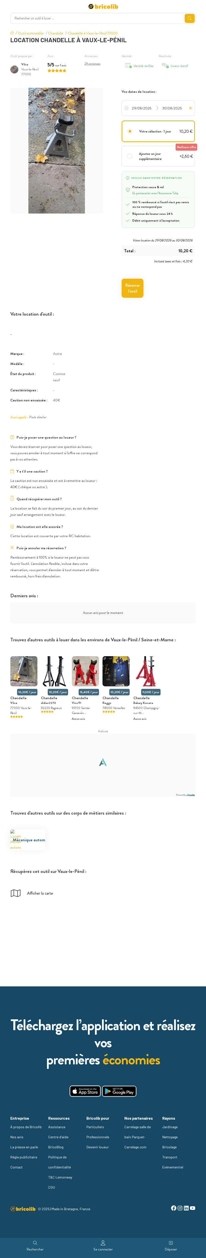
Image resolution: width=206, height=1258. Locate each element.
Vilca (24, 64)
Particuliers (95, 1127)
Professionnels (97, 1137)
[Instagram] (180, 1209)
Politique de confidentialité (59, 1162)
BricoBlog (55, 1147)
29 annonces (92, 63)
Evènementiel (172, 1167)
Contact (16, 1167)
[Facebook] (174, 1209)
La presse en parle (24, 1147)
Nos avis (16, 1137)
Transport (169, 1157)
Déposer (171, 1249)
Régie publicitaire (23, 1157)
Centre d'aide (58, 1137)
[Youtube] (192, 1209)
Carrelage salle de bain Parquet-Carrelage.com (137, 1137)
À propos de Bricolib (26, 1127)
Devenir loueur (97, 1147)
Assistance (56, 1127)
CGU (51, 1187)
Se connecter (103, 1249)
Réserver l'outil (132, 288)
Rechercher (35, 1249)
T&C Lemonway (60, 1177)
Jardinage (170, 1127)
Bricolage (169, 1147)
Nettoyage (170, 1137)
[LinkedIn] (186, 1209)
